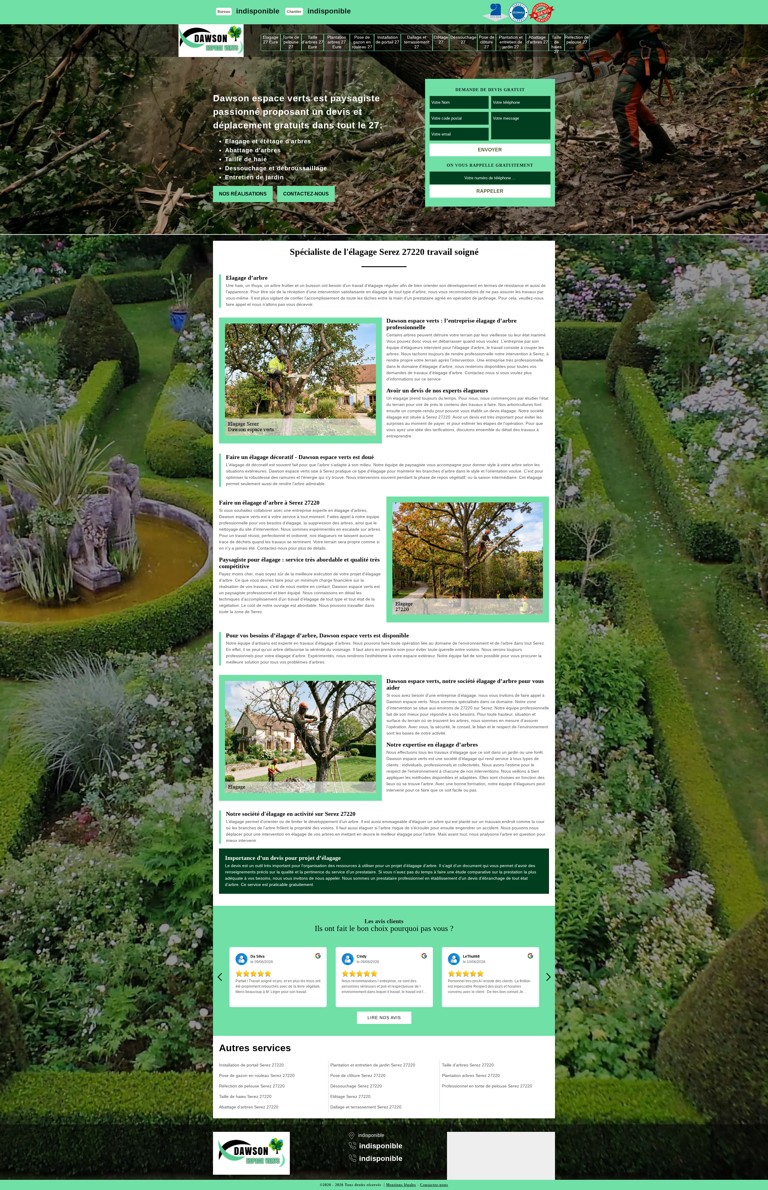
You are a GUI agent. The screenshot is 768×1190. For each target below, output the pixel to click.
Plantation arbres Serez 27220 (471, 1075)
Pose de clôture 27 (486, 42)
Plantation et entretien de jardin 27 (511, 42)
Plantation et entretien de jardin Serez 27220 (372, 1065)
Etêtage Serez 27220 (350, 1096)
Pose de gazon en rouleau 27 (362, 42)
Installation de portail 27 (387, 39)
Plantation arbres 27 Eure (336, 42)
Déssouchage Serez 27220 (356, 1086)
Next (548, 977)
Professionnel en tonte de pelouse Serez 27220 (487, 1086)
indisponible (257, 11)
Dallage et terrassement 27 (416, 42)
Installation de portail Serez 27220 (251, 1065)
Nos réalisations (243, 193)
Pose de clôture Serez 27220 (358, 1075)
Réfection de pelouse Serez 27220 (252, 1086)
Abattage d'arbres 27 (537, 39)
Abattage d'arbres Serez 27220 (248, 1107)
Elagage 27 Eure (270, 39)
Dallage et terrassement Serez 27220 (365, 1107)
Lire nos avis (384, 1017)
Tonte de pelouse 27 (291, 42)
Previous (220, 977)
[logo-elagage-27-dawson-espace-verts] (211, 40)
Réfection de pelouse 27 (577, 39)
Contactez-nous (306, 193)
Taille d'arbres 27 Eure (312, 42)
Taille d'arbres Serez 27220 (468, 1065)
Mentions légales (401, 1185)
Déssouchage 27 (463, 39)
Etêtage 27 (441, 39)
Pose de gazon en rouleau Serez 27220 (257, 1075)
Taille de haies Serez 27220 (245, 1096)
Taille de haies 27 (556, 43)
